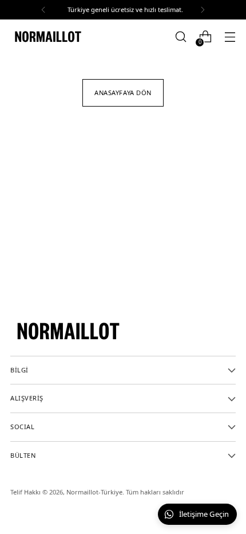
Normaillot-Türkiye (94, 492)
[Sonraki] (202, 9)
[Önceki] (43, 9)
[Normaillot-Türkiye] (47, 36)
